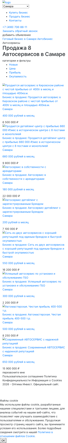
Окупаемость (18, 76)
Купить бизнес (18, 12)
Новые (13, 64)
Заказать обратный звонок (20, 31)
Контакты (15, 20)
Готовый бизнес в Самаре (19, 38)
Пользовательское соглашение (22, 376)
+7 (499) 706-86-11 (14, 27)
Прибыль (15, 72)
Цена (12, 68)
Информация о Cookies (47, 380)
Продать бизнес (19, 16)
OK (3, 440)
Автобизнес (45, 38)
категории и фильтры (16, 60)
